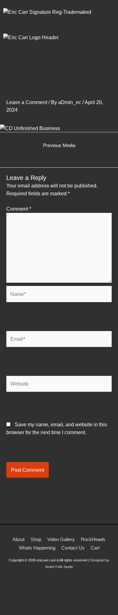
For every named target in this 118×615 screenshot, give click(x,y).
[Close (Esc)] (69, 603)
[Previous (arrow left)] (9, 612)
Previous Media (59, 145)
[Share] (49, 603)
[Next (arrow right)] (29, 612)
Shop (36, 539)
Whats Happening (37, 547)
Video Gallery (61, 539)
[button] (59, 69)
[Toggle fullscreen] (29, 603)
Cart (95, 547)
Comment (18, 209)
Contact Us (73, 547)
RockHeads (93, 539)
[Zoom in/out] (9, 603)
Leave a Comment (26, 102)
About (19, 539)
